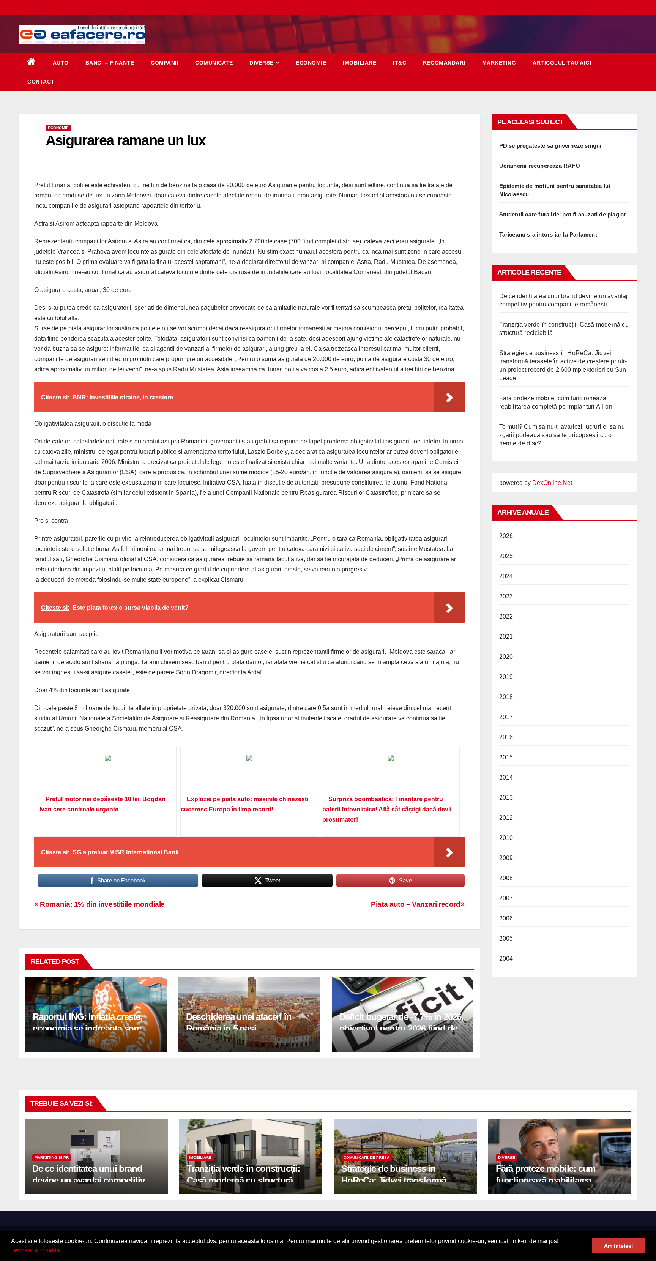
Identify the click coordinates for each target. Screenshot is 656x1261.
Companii (164, 63)
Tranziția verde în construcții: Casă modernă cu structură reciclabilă (243, 1180)
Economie (311, 63)
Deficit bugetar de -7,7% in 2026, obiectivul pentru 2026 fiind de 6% (401, 1028)
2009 (506, 858)
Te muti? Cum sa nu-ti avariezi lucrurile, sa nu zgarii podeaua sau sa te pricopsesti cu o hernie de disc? (562, 435)
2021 (506, 636)
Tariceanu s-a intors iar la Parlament (548, 234)
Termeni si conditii (35, 1250)
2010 (506, 838)
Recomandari (444, 63)
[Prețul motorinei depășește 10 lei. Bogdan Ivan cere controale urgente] (108, 773)
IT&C (399, 63)
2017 (506, 717)
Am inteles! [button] (618, 1246)
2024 (506, 576)
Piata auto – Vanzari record (415, 904)
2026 (506, 536)
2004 (506, 958)
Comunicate (214, 63)
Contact (41, 82)
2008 (506, 878)
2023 (506, 596)
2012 (506, 817)
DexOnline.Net (552, 483)
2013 (506, 797)
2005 (506, 938)
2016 (506, 737)
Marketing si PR (52, 1157)
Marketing (499, 63)
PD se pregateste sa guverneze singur (550, 145)
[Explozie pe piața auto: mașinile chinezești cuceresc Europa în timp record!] (249, 773)
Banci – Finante (109, 63)
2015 (506, 757)
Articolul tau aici (562, 63)
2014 (506, 777)
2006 (506, 918)
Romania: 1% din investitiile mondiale (101, 904)
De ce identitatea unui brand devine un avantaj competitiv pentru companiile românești (88, 1180)
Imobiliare (359, 63)
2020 (506, 656)
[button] (62, 1251)
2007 (506, 898)
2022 (506, 616)
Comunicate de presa (367, 1157)
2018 (506, 697)
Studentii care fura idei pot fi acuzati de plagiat (562, 214)
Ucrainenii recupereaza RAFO (539, 166)
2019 (506, 677)
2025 (506, 556)
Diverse (261, 63)
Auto (61, 63)
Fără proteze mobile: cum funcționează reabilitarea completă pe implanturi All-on (553, 1180)
